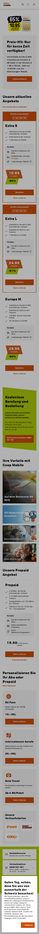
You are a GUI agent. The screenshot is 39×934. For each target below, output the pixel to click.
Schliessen (29, 925)
